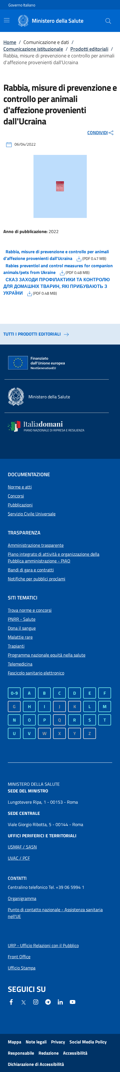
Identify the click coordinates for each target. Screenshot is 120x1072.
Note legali (36, 1041)
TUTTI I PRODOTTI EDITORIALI (32, 334)
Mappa (14, 1041)
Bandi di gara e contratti (31, 569)
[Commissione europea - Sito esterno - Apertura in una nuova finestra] (37, 363)
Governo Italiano (21, 5)
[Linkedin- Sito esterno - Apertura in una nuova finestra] (60, 1001)
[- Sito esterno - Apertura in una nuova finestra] (72, 1001)
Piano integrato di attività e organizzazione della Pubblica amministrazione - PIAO (53, 557)
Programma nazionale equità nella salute (46, 655)
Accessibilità (75, 1053)
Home (9, 42)
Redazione (49, 1053)
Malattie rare (20, 637)
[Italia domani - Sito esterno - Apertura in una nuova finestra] (50, 426)
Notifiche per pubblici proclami (36, 578)
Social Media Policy (88, 1041)
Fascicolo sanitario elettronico (36, 672)
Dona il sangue (22, 628)
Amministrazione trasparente (36, 545)
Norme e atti (20, 486)
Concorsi (16, 495)
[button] (108, 20)
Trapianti (16, 646)
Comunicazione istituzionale (33, 49)
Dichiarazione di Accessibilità (36, 1064)
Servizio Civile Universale (32, 513)
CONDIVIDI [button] (97, 132)
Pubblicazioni (20, 504)
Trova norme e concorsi (30, 610)
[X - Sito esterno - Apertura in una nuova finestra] (23, 1002)
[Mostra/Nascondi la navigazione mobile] (6, 20)
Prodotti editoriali (89, 49)
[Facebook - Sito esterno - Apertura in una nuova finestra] (11, 1001)
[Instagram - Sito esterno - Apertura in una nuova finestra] (35, 1001)
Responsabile (21, 1053)
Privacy (58, 1041)
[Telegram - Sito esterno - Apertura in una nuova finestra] (48, 1001)
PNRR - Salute (21, 619)
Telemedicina (20, 664)
